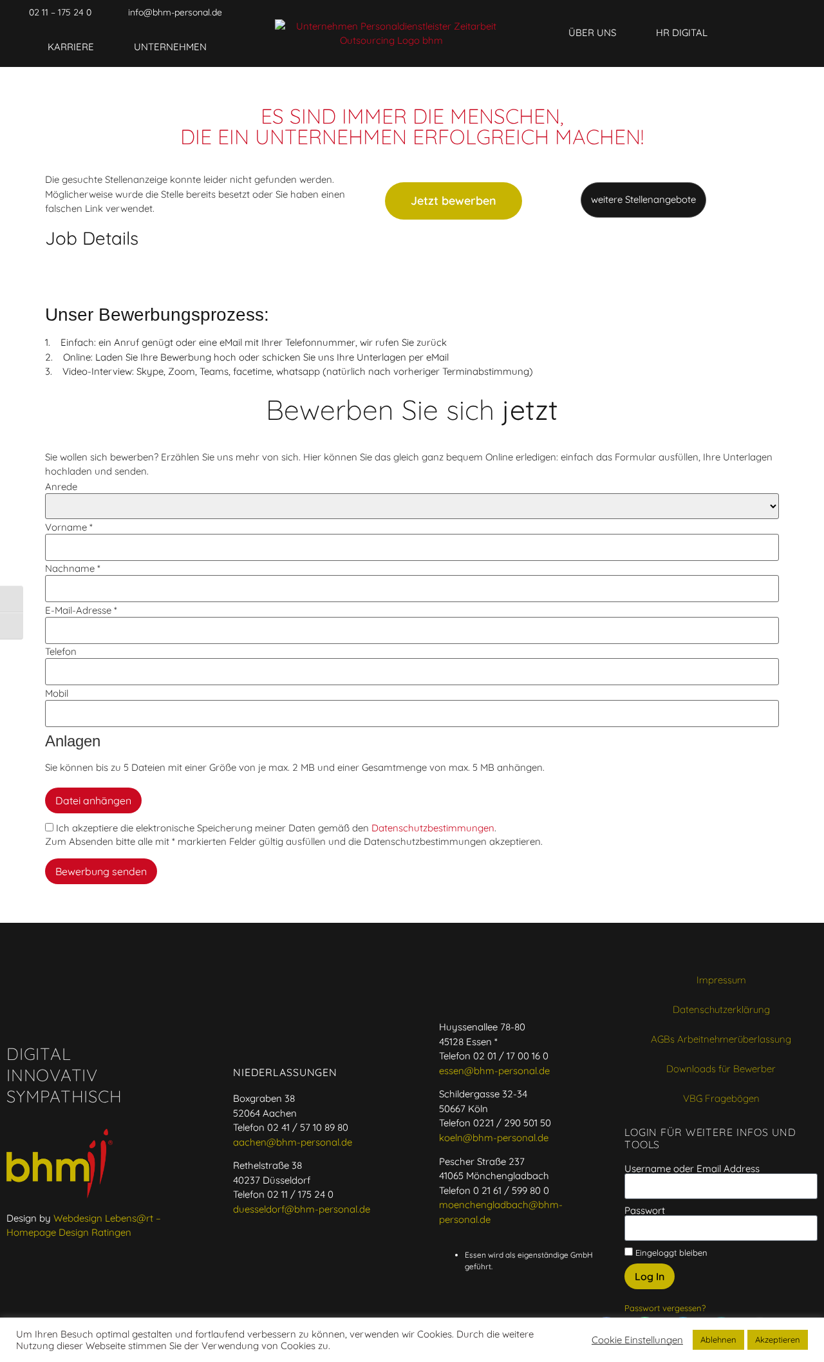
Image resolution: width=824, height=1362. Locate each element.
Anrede (61, 486)
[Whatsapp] (662, 12)
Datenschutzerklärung (721, 1009)
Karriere (71, 47)
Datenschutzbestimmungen (432, 828)
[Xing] (711, 12)
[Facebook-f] (638, 12)
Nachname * (72, 568)
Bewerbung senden (101, 871)
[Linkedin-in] (687, 12)
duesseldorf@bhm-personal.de (301, 1209)
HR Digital (681, 32)
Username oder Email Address (692, 1168)
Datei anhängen (93, 800)
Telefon (61, 651)
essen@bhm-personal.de (494, 1070)
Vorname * (69, 527)
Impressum (721, 980)
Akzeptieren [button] (777, 1339)
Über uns (592, 32)
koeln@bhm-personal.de (493, 1137)
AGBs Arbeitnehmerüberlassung (721, 1039)
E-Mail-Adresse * (81, 610)
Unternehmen (170, 47)
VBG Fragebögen (721, 1098)
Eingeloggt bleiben (670, 1252)
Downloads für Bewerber (721, 1069)
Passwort (644, 1210)
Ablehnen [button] (718, 1339)
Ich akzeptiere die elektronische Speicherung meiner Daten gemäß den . (274, 828)
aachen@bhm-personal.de (292, 1142)
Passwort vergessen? (665, 1308)
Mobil (56, 693)
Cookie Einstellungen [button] (637, 1340)
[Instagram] (736, 12)
